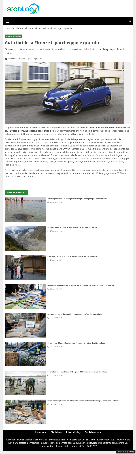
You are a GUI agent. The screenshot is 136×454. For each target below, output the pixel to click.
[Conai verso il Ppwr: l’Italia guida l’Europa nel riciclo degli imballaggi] (25, 354)
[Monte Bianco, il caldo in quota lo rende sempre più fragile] (25, 238)
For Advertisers (93, 432)
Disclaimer (56, 432)
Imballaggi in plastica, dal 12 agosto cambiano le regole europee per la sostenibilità (83, 401)
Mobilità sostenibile (13, 36)
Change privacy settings (125, 452)
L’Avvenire (68, 148)
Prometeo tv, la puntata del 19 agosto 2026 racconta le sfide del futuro (77, 372)
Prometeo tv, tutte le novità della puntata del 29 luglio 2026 (72, 256)
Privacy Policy (73, 432)
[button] (130, 21)
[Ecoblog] (23, 8)
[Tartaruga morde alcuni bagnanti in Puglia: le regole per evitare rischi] (25, 209)
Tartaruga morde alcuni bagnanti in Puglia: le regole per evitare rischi (77, 198)
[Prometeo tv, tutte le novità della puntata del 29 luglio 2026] (25, 267)
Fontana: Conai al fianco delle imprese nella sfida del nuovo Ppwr (75, 314)
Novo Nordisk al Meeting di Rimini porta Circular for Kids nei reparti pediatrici (80, 285)
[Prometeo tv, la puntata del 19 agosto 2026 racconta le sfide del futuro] (25, 383)
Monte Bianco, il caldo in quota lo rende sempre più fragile (72, 227)
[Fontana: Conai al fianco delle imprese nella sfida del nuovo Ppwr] (25, 325)
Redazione (40, 432)
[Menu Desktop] (7, 21)
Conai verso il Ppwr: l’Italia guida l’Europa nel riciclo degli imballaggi (76, 343)
